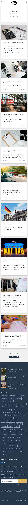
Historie (19, 398)
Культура (19, 429)
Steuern (23, 42)
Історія (23, 412)
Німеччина (12, 81)
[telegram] (4, 462)
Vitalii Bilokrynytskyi (6, 125)
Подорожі (10, 440)
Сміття (20, 446)
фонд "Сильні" (19, 451)
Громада (13, 260)
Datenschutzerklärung (5, 490)
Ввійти (20, 484)
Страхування (17, 185)
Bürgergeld (11, 398)
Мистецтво (12, 432)
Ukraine (9, 409)
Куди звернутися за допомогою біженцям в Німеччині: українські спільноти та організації (14, 267)
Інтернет (17, 412)
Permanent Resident (16, 296)
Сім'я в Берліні (13, 42)
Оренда (20, 434)
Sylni (3, 409)
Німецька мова (21, 432)
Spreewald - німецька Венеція (15, 369)
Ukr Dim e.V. (7, 500)
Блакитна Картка (18, 418)
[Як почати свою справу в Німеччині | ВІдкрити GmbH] (14, 69)
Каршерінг (4, 429)
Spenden (16, 406)
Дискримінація (10, 423)
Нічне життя (13, 434)
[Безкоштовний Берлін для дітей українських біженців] (14, 323)
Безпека (4, 418)
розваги (4, 446)
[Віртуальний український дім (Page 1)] (14, 32)
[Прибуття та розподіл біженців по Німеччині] (14, 212)
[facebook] (2, 462)
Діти (10, 336)
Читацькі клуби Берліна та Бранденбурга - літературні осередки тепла (17, 384)
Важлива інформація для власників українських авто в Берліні (12, 192)
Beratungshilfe (13, 395)
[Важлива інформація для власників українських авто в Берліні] (14, 174)
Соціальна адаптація (18, 114)
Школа (3, 454)
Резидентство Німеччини (8, 443)
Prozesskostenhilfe (6, 406)
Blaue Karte (22, 395)
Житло (10, 426)
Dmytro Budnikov (13, 371)
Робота (4, 82)
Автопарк (9, 415)
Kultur (11, 401)
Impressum (14, 490)
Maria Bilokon (5, 56)
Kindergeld (4, 401)
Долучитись (18, 491)
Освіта (3, 437)
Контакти (12, 429)
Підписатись (23, 481)
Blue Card (4, 398)
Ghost (25, 500)
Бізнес (4, 42)
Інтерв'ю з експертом (7, 412)
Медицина (4, 432)
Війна (9, 260)
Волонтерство (10, 420)
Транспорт (10, 114)
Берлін (4, 295)
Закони (17, 81)
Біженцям (5, 114)
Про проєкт (11, 491)
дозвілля (4, 426)
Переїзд (8, 42)
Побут (4, 81)
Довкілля (19, 423)
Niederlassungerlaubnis (7, 404)
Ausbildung (4, 395)
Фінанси (19, 42)
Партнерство (11, 437)
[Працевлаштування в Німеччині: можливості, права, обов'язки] (14, 138)
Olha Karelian (12, 379)
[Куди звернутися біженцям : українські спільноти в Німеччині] (14, 247)
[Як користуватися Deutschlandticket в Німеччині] (14, 103)
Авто (9, 185)
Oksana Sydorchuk (6, 310)
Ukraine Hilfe (16, 409)
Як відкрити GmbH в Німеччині (13, 86)
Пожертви (17, 440)
